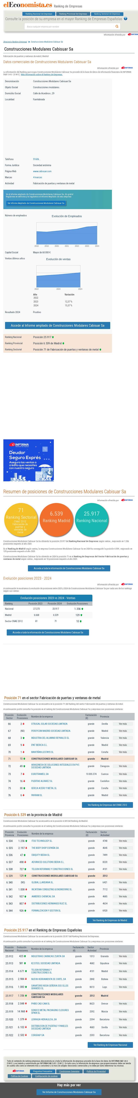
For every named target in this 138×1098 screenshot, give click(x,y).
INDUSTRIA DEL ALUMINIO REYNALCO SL (50, 738)
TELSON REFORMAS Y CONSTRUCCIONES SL (52, 869)
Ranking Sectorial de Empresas (107, 14)
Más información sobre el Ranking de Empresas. (42, 74)
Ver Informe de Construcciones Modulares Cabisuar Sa (69, 1092)
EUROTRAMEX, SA (40, 774)
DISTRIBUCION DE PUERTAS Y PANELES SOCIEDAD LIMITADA (49, 1027)
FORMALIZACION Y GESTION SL (46, 910)
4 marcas (37, 177)
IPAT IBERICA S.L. (39, 745)
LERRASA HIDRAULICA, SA (44, 1019)
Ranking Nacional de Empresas (39, 14)
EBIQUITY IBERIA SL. (41, 855)
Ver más (123, 723)
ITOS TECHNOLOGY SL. (42, 841)
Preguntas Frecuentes (42, 1071)
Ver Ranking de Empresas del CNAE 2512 (107, 804)
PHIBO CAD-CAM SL (40, 1003)
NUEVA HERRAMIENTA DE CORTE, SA (48, 979)
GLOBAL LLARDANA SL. (43, 882)
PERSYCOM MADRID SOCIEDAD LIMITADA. (51, 731)
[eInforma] (18, 1069)
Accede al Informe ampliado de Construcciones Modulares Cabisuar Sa (57, 325)
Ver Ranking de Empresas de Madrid (110, 920)
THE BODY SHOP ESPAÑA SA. (45, 848)
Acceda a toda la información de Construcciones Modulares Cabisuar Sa (69, 568)
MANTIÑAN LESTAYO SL (42, 752)
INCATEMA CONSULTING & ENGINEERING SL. (52, 889)
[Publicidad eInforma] (28, 480)
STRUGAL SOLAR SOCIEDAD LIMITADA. (49, 723)
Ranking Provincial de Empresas (73, 14)
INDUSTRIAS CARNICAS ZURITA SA (48, 956)
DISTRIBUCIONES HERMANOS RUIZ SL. (49, 903)
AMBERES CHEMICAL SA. (43, 896)
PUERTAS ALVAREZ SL (42, 781)
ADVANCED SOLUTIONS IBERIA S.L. (48, 862)
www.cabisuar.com (42, 171)
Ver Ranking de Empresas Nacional (110, 1044)
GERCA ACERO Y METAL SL (44, 788)
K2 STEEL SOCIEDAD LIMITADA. (46, 963)
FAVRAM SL (36, 795)
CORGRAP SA (37, 1035)
